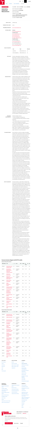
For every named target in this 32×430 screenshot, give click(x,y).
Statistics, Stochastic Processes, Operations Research (9, 298)
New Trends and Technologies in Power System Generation (9, 330)
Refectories (3, 366)
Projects (3, 399)
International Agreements (15, 390)
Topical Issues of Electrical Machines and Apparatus (9, 347)
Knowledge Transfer (4, 396)
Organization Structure (25, 392)
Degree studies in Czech (15, 366)
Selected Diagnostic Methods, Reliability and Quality (9, 338)
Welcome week (24, 374)
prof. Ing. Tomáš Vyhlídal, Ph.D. (16, 45)
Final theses (23, 366)
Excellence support (4, 388)
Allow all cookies (9, 423)
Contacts (23, 404)
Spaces (3, 363)
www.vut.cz (24, 413)
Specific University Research (6, 402)
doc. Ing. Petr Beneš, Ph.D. (16, 36)
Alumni (23, 407)
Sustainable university (25, 386)
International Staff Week (15, 389)
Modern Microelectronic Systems (8, 284)
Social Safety (23, 379)
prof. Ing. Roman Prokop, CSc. (16, 41)
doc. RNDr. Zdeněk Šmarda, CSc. (16, 37)
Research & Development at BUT (5, 386)
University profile (24, 385)
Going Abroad (23, 371)
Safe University (24, 390)
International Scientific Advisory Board (5, 390)
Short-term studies (14, 363)
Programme (22, 3)
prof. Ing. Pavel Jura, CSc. (15, 35)
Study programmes (16, 3)
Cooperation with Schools (15, 393)
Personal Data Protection (25, 370)
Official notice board (24, 393)
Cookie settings (16, 423)
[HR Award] (18, 428)
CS (25, 1)
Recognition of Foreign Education (25, 376)
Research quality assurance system (5, 393)
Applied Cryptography (9, 317)
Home (6, 3)
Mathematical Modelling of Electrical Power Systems (9, 277)
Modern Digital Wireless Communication (8, 326)
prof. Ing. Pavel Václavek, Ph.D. (16, 27)
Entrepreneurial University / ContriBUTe (25, 389)
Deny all (21, 423)
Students (10, 3)
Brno (2, 369)
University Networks (14, 392)
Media (22, 405)
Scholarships (23, 378)
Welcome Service (14, 387)
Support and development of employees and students (26, 398)
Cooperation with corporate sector (15, 386)
